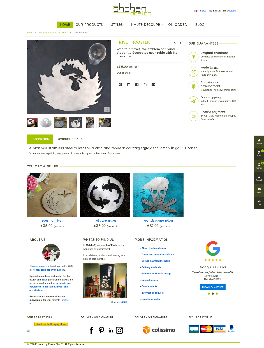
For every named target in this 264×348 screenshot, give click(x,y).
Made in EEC (210, 67)
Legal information (151, 299)
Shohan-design (37, 266)
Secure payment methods (156, 260)
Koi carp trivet (105, 220)
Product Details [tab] (70, 139)
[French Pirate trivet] (158, 195)
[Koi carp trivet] (105, 195)
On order (177, 25)
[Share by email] (153, 84)
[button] (209, 294)
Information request (152, 292)
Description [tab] (40, 139)
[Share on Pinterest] (120, 84)
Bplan (44, 279)
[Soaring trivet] (52, 195)
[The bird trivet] (180, 43)
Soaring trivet (52, 220)
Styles (117, 25)
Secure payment (213, 112)
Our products (89, 25)
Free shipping (211, 97)
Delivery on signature (97, 317)
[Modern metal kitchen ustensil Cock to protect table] (107, 109)
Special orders (150, 280)
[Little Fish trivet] (174, 43)
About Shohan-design (154, 248)
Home (65, 25)
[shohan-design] (132, 10)
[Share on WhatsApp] (145, 84)
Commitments (149, 286)
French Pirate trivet (158, 220)
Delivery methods (151, 267)
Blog (199, 25)
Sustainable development (210, 84)
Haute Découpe (145, 25)
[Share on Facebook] (136, 84)
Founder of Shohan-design (156, 273)
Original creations (214, 53)
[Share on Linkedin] (128, 84)
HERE (124, 302)
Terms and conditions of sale (158, 254)
